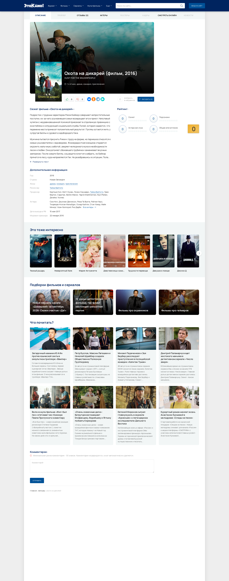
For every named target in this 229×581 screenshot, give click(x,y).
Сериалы (78, 6)
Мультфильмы (93, 6)
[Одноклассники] (94, 99)
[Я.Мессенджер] (103, 99)
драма (53, 183)
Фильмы (64, 6)
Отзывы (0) (83, 15)
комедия (60, 183)
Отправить (37, 481)
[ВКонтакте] (89, 99)
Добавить (129, 99)
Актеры (104, 15)
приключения (71, 183)
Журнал (51, 6)
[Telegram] (98, 99)
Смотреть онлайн (167, 15)
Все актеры (88, 207)
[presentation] (199, 253)
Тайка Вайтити (56, 188)
